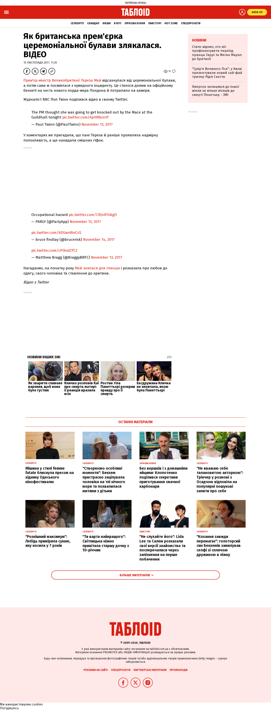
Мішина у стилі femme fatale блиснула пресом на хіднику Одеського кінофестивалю (49, 475)
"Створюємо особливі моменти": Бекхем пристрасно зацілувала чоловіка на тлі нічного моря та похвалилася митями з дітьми (104, 479)
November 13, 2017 (97, 124)
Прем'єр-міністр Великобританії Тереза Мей (62, 80)
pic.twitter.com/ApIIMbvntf (85, 117)
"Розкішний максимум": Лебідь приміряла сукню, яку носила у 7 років (47, 541)
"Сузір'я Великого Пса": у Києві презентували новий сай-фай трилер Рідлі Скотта (217, 73)
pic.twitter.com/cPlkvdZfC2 (54, 250)
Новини (199, 40)
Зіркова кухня (134, 23)
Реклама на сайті (96, 670)
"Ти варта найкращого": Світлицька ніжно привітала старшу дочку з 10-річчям (106, 543)
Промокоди (178, 670)
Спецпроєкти (190, 23)
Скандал (93, 23)
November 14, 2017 (99, 239)
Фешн (106, 23)
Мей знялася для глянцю (97, 268)
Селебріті (77, 23)
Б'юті (117, 23)
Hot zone (171, 23)
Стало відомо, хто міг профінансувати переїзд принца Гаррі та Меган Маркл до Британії (217, 53)
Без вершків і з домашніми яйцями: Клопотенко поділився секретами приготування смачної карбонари (163, 477)
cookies (37, 704)
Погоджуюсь (9, 708)
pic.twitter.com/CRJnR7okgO (93, 214)
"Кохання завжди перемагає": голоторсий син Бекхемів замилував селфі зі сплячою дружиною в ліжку (219, 545)
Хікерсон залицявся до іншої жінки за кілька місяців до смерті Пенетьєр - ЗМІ (215, 91)
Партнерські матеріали (150, 670)
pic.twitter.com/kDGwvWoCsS (56, 232)
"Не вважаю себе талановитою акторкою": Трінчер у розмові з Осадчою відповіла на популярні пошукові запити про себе (220, 479)
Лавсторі (154, 23)
